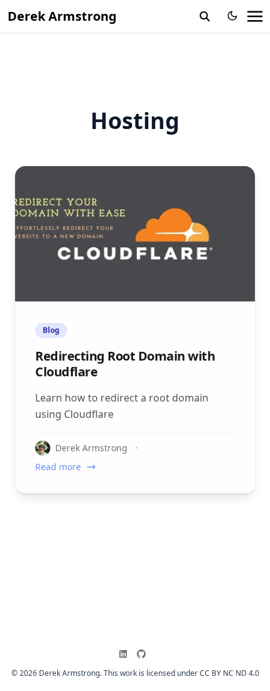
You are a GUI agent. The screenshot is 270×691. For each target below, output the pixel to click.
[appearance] (232, 15)
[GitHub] (144, 653)
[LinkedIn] (125, 653)
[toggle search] (204, 16)
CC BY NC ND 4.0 (229, 673)
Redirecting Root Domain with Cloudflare (125, 363)
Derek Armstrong (62, 16)
